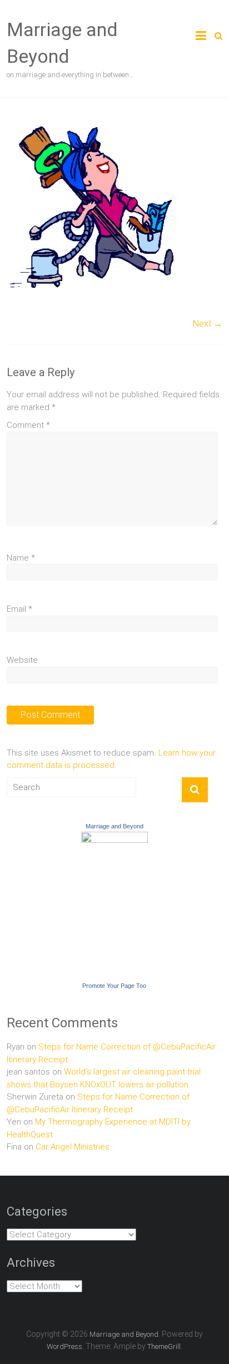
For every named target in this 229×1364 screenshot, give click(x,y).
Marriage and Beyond (114, 826)
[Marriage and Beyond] (114, 838)
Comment (28, 425)
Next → (207, 323)
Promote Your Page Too (114, 985)
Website (22, 660)
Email (19, 609)
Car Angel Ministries (72, 1147)
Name (21, 558)
